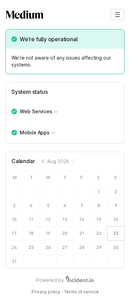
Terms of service (81, 291)
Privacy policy (46, 291)
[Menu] (117, 14)
